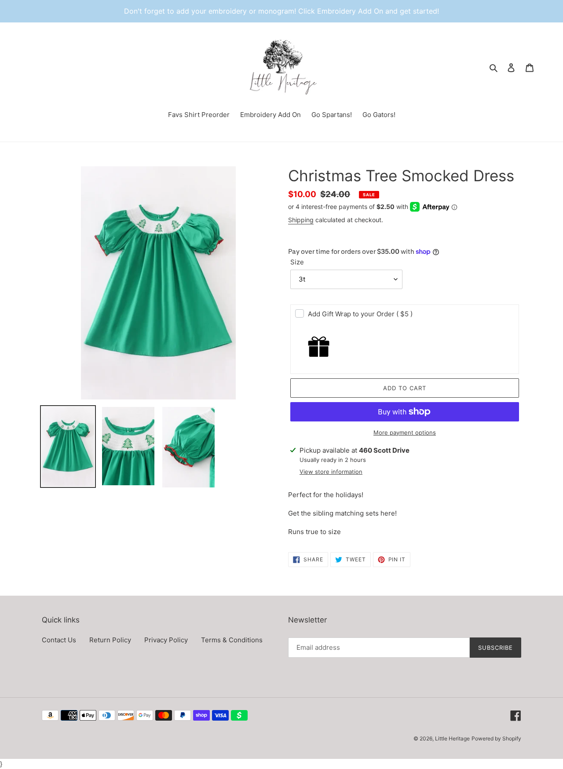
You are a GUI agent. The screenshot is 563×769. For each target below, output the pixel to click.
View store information (331, 471)
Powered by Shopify (496, 738)
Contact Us (59, 640)
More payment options (404, 432)
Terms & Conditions (232, 640)
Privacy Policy (166, 640)
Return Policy (110, 640)
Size (297, 262)
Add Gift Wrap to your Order (360, 314)
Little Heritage (452, 738)
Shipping (301, 219)
